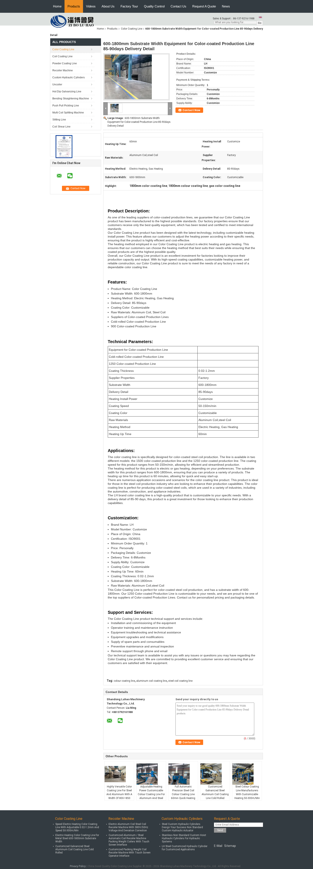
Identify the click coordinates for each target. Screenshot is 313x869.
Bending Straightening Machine (70, 98)
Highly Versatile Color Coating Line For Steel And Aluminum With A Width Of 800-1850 (119, 792)
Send (220, 830)
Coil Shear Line (61, 126)
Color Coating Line (131, 28)
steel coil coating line (180, 680)
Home (57, 6)
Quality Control (154, 6)
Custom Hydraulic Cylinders (68, 77)
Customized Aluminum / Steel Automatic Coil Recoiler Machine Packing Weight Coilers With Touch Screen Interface (129, 840)
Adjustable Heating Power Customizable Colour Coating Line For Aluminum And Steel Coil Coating (151, 794)
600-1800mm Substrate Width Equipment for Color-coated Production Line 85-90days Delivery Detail (139, 122)
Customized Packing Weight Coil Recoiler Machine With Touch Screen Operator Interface (130, 852)
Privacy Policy (78, 866)
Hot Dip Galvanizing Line (66, 91)
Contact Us (178, 6)
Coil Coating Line (62, 56)
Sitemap (230, 846)
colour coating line (124, 680)
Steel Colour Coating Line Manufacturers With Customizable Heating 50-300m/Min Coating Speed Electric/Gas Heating (247, 796)
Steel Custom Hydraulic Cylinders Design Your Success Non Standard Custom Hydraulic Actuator (182, 827)
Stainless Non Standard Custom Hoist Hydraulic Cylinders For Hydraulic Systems (184, 838)
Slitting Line (59, 119)
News (226, 6)
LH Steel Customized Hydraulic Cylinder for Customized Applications (184, 848)
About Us (108, 6)
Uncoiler (57, 84)
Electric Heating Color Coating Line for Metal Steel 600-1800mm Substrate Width (77, 838)
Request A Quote (204, 6)
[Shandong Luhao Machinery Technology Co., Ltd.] (73, 21)
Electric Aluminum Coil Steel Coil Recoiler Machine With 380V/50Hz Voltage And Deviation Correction (128, 827)
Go (259, 22)
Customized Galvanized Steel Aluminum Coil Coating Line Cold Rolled (215, 792)
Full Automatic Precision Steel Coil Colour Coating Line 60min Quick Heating (183, 792)
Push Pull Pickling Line (65, 105)
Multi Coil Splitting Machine (68, 112)
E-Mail (218, 846)
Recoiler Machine (62, 70)
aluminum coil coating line (151, 680)
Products (73, 6)
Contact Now (191, 110)
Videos (91, 6)
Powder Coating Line (64, 63)
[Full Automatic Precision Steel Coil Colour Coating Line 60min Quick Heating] (183, 774)
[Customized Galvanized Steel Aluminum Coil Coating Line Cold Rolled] (215, 774)
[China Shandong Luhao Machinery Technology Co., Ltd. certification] (64, 146)
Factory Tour (129, 6)
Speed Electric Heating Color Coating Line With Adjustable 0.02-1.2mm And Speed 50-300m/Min (77, 827)
